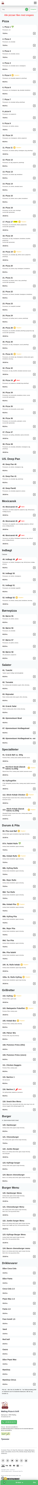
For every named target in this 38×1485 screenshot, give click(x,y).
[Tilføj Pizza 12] (34, 166)
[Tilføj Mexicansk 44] (34, 515)
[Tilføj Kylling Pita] (34, 923)
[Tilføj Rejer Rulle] (34, 886)
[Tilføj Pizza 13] (34, 178)
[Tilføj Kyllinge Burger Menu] (34, 1242)
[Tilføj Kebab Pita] (34, 911)
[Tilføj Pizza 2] (34, 45)
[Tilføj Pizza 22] (34, 298)
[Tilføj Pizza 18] (34, 246)
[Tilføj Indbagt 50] (34, 579)
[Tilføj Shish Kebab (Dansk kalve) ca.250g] (34, 819)
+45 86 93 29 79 (10, 1422)
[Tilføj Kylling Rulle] (34, 874)
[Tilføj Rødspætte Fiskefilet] (34, 1015)
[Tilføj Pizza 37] (34, 438)
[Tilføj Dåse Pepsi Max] (34, 1364)
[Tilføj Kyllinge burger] (34, 1169)
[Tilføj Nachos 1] (34, 1083)
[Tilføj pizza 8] (34, 118)
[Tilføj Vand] (34, 1333)
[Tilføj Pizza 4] (34, 69)
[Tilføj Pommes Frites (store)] (34, 1059)
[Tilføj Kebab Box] (34, 1027)
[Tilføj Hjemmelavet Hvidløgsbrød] (34, 733)
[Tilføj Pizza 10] (34, 141)
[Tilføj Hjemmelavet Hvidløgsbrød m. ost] (34, 743)
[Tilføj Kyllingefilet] (34, 789)
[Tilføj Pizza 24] (34, 322)
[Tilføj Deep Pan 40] (34, 470)
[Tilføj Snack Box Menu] (34, 1109)
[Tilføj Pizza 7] (34, 106)
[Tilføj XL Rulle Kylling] (34, 983)
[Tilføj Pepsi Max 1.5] (34, 1303)
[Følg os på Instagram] (7, 1460)
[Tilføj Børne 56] (34, 634)
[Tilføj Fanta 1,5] (34, 1313)
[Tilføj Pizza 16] (34, 216)
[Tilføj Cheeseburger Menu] (34, 1215)
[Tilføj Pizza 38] (34, 452)
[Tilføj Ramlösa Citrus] (34, 1384)
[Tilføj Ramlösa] (34, 1374)
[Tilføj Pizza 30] (34, 348)
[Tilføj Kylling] (34, 1002)
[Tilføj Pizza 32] (34, 374)
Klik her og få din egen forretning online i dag (11, 1475)
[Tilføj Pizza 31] (34, 362)
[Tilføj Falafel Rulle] (34, 850)
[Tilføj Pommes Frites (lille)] (34, 1049)
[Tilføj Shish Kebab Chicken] (34, 803)
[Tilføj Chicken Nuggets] (34, 1071)
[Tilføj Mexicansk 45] (34, 529)
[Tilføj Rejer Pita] (34, 935)
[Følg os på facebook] (3, 1460)
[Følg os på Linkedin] (17, 1460)
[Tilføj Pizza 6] (34, 94)
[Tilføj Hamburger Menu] (34, 1201)
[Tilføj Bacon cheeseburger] (34, 1181)
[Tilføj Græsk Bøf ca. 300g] (34, 761)
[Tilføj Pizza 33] (34, 387)
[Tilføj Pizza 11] (34, 154)
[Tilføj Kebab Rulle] (34, 862)
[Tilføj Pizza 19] (34, 260)
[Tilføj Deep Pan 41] (34, 482)
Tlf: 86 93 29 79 (5, 1417)
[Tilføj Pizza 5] (34, 82)
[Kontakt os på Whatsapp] (21, 1460)
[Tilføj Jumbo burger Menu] (34, 1229)
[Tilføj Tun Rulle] (34, 898)
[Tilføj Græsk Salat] (34, 712)
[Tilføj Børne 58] (34, 658)
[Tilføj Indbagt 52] (34, 604)
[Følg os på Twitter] (12, 1460)
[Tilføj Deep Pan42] (34, 494)
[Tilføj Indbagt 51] (34, 591)
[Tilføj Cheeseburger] (34, 1143)
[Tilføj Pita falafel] (34, 959)
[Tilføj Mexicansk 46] (34, 544)
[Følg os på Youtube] (26, 1460)
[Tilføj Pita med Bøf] (34, 837)
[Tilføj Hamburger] (34, 1131)
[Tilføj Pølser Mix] (34, 1039)
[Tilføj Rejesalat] (34, 700)
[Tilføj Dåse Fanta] (34, 1283)
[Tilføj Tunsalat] (34, 688)
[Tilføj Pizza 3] (34, 57)
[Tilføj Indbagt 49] (34, 567)
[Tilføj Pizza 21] (34, 286)
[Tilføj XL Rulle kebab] (34, 971)
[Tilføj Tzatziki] (34, 676)
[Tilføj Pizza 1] (34, 33)
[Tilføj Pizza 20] (34, 272)
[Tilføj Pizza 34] (34, 400)
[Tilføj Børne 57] (34, 646)
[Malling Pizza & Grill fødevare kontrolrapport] (5, 1434)
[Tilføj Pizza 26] (34, 336)
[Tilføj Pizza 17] (34, 230)
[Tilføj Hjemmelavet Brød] (34, 722)
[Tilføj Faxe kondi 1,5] (34, 1323)
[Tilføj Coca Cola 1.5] (34, 1293)
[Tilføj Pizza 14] (34, 190)
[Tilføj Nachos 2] (34, 1096)
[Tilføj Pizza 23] (34, 310)
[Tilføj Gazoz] (34, 1354)
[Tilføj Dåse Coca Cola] (34, 1273)
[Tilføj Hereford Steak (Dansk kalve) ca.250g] (34, 775)
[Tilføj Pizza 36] (34, 426)
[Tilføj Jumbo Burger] (34, 1157)
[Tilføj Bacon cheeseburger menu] (34, 1256)
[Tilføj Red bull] (34, 1344)
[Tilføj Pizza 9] (34, 129)
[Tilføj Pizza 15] (34, 202)
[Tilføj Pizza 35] (34, 412)
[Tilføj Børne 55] (34, 622)
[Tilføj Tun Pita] (34, 947)
